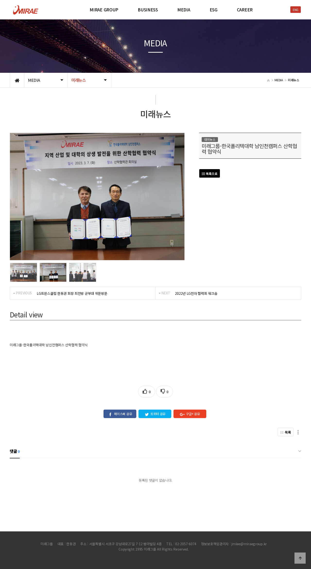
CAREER (245, 10)
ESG (213, 10)
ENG (295, 10)
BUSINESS (148, 10)
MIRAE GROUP (104, 10)
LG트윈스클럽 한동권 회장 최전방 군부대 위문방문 (72, 293)
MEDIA (183, 10)
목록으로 (211, 173)
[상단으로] (300, 558)
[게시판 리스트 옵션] (298, 432)
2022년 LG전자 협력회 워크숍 (196, 293)
